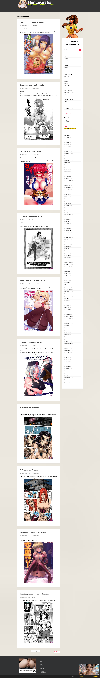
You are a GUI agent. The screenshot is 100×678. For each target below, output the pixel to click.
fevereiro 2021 (68, 284)
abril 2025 (67, 171)
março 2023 (67, 228)
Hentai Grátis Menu (29, 10)
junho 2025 (67, 167)
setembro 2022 (68, 241)
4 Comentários (34, 25)
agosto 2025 (67, 162)
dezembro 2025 (68, 153)
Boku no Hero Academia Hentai (71, 63)
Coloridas (67, 65)
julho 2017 (67, 382)
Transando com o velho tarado (32, 85)
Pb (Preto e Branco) (69, 94)
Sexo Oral (67, 103)
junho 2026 (67, 140)
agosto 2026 (67, 135)
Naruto (66, 88)
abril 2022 (67, 253)
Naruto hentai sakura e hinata (32, 22)
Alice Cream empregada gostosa (32, 280)
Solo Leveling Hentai (57, 10)
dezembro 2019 (68, 316)
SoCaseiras (42, 671)
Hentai (66, 81)
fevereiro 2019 (68, 339)
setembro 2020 (68, 296)
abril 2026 (67, 144)
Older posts (56, 651)
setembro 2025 (68, 160)
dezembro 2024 (68, 180)
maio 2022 (67, 250)
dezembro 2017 (68, 370)
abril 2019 (67, 334)
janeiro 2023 (67, 232)
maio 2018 (67, 359)
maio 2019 (67, 332)
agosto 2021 (67, 271)
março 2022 (67, 255)
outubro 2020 (67, 293)
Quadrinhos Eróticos (69, 99)
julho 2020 (67, 300)
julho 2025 (67, 164)
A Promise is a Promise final (31, 408)
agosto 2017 (67, 379)
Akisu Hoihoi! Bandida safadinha (33, 532)
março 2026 (67, 146)
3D (65, 56)
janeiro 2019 (67, 341)
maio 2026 (67, 142)
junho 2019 (67, 330)
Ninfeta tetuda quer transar (31, 151)
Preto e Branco (68, 97)
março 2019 (67, 336)
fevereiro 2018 (68, 366)
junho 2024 (67, 194)
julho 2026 (67, 137)
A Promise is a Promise (29, 470)
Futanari (66, 78)
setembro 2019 (68, 323)
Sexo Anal (67, 101)
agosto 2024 (67, 189)
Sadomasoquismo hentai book (32, 342)
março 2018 (67, 364)
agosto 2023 (67, 216)
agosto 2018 (67, 352)
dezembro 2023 (68, 207)
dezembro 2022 (68, 235)
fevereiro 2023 (68, 230)
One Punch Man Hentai (66, 10)
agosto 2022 (67, 244)
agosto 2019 (67, 325)
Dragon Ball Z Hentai (47, 10)
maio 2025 (67, 169)
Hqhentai (65, 120)
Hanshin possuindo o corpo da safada (34, 594)
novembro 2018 (68, 345)
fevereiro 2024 (68, 203)
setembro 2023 (68, 214)
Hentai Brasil (42, 668)
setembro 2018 (68, 350)
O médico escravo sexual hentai (32, 216)
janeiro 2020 (67, 314)
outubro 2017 (67, 375)
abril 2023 (67, 226)
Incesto (66, 83)
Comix (66, 67)
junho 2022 (67, 248)
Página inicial (21, 10)
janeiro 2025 (67, 178)
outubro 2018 (67, 348)
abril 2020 (67, 307)
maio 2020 (67, 305)
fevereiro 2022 (68, 257)
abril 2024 (67, 198)
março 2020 (67, 309)
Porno (65, 116)
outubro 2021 (67, 266)
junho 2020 (67, 302)
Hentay (41, 669)
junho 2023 (67, 221)
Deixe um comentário (35, 88)
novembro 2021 (68, 264)
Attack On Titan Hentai (77, 10)
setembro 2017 (68, 377)
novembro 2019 (68, 318)
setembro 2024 (68, 187)
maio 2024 (67, 196)
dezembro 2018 (68, 343)
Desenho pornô (68, 72)
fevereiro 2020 (68, 312)
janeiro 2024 (67, 205)
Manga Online (68, 85)
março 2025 (67, 173)
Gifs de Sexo (66, 121)
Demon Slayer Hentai (69, 69)
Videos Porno (66, 117)
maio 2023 (67, 223)
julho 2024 (67, 192)
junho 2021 (67, 275)
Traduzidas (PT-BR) (69, 108)
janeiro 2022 (67, 259)
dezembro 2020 (68, 289)
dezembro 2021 (68, 262)
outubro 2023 (67, 212)
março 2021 (67, 282)
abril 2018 (67, 361)
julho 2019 (67, 327)
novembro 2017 (68, 373)
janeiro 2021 (67, 287)
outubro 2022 (67, 239)
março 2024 (67, 201)
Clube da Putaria (43, 672)
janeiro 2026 (67, 151)
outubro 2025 (67, 158)
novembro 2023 (68, 210)
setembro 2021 (68, 269)
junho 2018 (67, 357)
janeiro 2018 (67, 368)
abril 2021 (67, 280)
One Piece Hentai (39, 10)
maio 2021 (67, 278)
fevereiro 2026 (68, 149)
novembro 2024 (68, 183)
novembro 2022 (68, 237)
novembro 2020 (68, 291)
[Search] (80, 50)
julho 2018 (67, 355)
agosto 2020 (67, 298)
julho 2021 (67, 273)
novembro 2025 (68, 155)
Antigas (66, 58)
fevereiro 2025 (68, 176)
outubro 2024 (67, 185)
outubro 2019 (67, 321)
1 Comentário (34, 219)
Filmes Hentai (67, 76)
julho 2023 (67, 219)
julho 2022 (67, 246)
